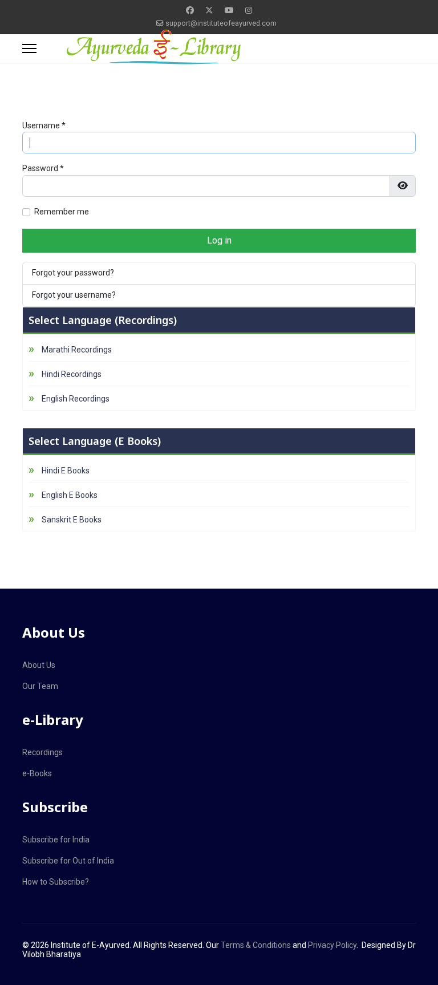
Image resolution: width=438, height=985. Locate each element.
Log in (219, 240)
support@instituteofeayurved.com (221, 23)
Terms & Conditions (256, 945)
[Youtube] (229, 10)
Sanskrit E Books (72, 519)
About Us (38, 665)
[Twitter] (209, 10)
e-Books (37, 773)
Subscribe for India (56, 839)
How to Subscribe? (55, 881)
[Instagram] (248, 10)
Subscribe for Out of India (68, 860)
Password (43, 168)
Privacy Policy (332, 945)
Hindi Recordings (72, 374)
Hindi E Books (66, 470)
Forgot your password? (73, 272)
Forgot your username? (74, 294)
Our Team (40, 686)
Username (44, 125)
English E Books (70, 495)
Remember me (61, 211)
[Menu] (29, 48)
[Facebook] (190, 10)
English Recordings (76, 398)
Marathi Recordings (77, 349)
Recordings (42, 752)
